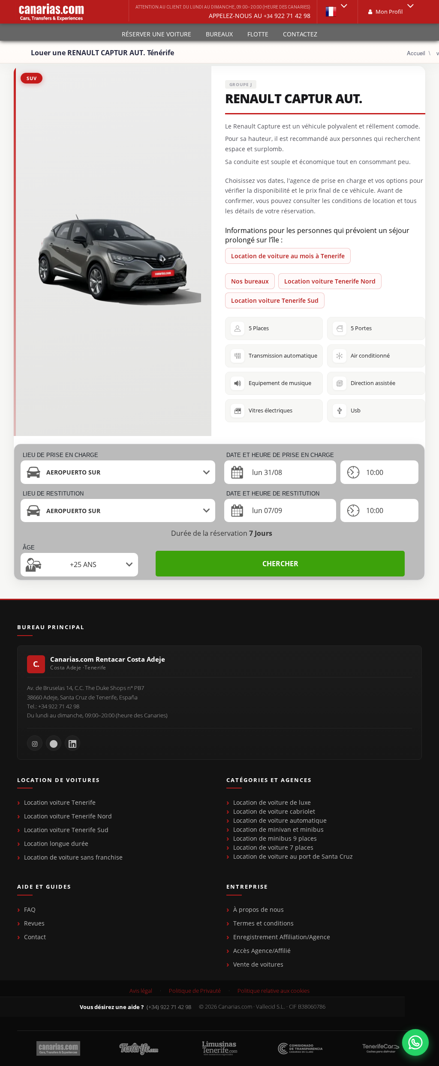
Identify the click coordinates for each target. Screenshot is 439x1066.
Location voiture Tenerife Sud (275, 300)
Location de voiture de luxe (272, 802)
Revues (34, 923)
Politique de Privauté (195, 990)
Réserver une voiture (156, 34)
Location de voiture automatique (280, 820)
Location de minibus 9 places (275, 838)
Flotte (257, 34)
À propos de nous (258, 909)
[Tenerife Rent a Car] (51, 11)
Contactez (300, 34)
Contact (35, 937)
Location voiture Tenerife (60, 802)
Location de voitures (58, 780)
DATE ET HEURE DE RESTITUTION (272, 493)
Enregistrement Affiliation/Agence (281, 937)
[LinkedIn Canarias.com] (72, 743)
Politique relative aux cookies (274, 990)
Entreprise (247, 887)
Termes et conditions (263, 923)
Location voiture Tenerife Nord (330, 281)
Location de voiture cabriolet (274, 811)
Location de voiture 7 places (273, 847)
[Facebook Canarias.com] (53, 743)
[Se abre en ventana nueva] (415, 1042)
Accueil (416, 53)
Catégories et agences (269, 780)
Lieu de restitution (53, 493)
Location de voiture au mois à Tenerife (288, 256)
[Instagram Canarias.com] (34, 743)
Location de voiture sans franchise (73, 857)
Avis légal (140, 990)
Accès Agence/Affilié (262, 951)
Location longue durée (56, 843)
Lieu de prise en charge (60, 455)
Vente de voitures (258, 964)
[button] (337, 12)
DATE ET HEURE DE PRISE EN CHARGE (280, 455)
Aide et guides (44, 887)
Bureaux (219, 34)
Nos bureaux (250, 281)
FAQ (30, 909)
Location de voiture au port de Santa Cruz (293, 856)
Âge (29, 547)
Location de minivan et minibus (278, 829)
